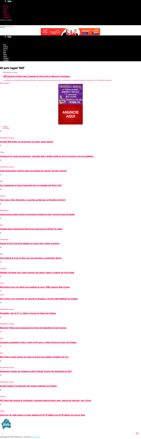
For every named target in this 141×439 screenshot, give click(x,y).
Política (5, 14)
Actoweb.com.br (35, 437)
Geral (4, 9)
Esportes (5, 8)
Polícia (5, 12)
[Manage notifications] (137, 433)
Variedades (6, 17)
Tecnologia (6, 15)
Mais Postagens (4, 83)
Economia (6, 6)
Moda (5, 11)
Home (5, 5)
